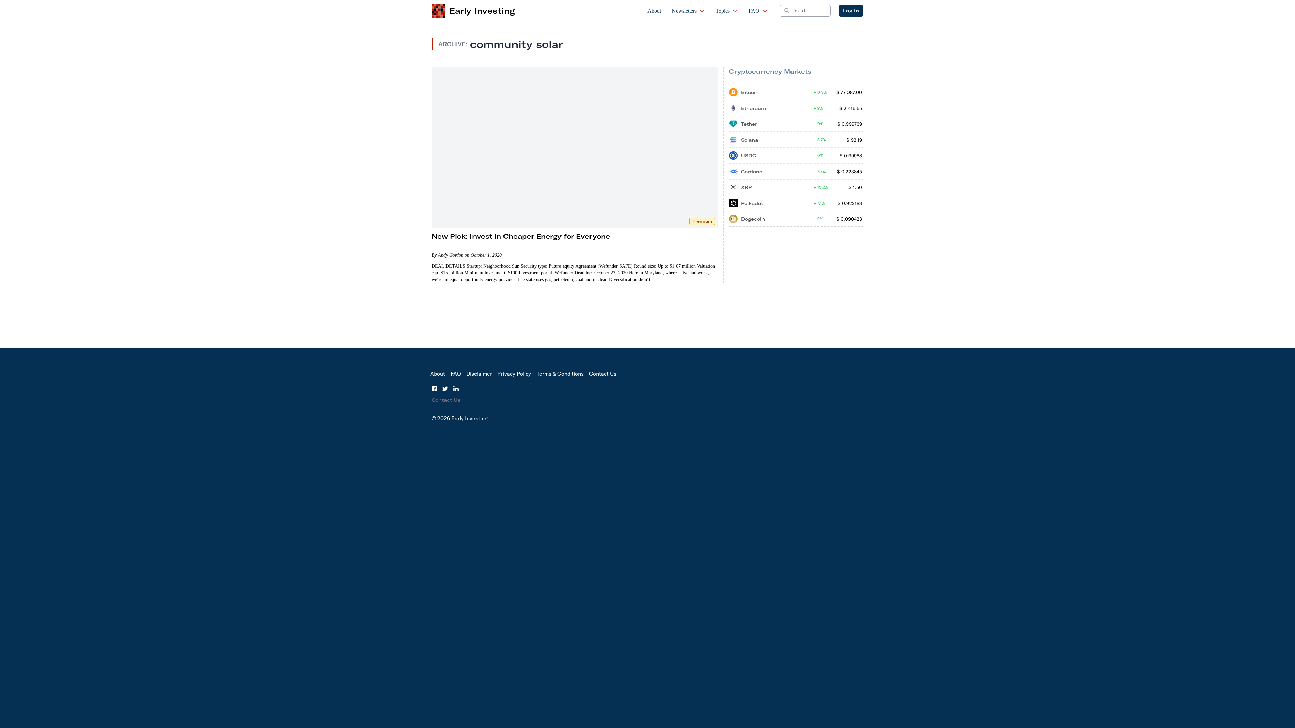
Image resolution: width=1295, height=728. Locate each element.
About (654, 11)
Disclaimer (479, 373)
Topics (723, 11)
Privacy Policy (514, 373)
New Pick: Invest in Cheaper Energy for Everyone (521, 236)
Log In (851, 11)
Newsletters (684, 11)
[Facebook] (434, 388)
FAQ (754, 11)
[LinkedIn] (456, 388)
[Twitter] (445, 388)
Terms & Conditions (560, 373)
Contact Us (602, 373)
